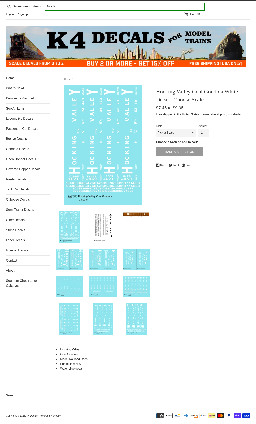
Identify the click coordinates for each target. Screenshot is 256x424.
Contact (11, 260)
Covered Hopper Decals (23, 169)
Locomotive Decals (19, 118)
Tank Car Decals (18, 189)
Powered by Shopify (50, 415)
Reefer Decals (16, 179)
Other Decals (15, 220)
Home (10, 78)
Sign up (23, 14)
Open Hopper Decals (21, 159)
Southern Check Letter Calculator (22, 283)
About (10, 270)
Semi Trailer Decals (20, 209)
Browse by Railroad (20, 98)
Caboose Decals (18, 199)
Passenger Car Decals (22, 128)
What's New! (15, 88)
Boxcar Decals (16, 138)
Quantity (202, 126)
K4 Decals (32, 415)
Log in (10, 14)
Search (10, 395)
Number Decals (17, 250)
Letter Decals (15, 240)
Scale (159, 126)
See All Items (15, 108)
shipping (168, 114)
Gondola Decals (17, 149)
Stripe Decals (15, 230)
